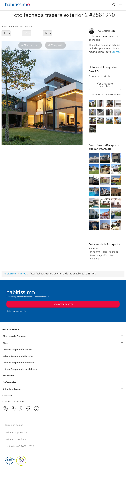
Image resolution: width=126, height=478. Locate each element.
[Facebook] (13, 408)
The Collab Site (106, 31)
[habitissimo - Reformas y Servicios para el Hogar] (14, 5)
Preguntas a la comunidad (15, 350)
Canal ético (8, 396)
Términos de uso (14, 425)
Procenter (7, 356)
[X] (21, 408)
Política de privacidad (17, 432)
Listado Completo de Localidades (19, 369)
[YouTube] (29, 408)
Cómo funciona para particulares (18, 379)
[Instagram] (5, 408)
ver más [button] (116, 52)
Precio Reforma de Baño (14, 333)
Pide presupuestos (63, 472)
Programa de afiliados (13, 399)
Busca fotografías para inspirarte (17, 27)
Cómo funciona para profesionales (19, 386)
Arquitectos (8, 368)
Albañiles (7, 365)
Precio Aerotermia (11, 336)
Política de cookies (15, 439)
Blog (4, 347)
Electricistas (8, 362)
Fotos (5, 353)
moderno (95, 252)
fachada (113, 252)
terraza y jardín (98, 255)
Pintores (6, 358)
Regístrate (7, 382)
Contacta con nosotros (13, 402)
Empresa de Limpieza (13, 343)
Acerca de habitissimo (13, 393)
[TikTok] (36, 408)
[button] (63, 329)
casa (105, 252)
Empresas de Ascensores (14, 340)
